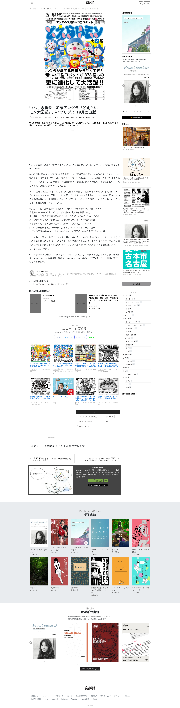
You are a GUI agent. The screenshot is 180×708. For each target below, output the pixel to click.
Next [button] (149, 85)
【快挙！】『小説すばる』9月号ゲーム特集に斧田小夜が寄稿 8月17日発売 (52, 459)
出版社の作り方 (132, 374)
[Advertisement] (75, 145)
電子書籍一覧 (137, 117)
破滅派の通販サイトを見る (90, 669)
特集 (125, 371)
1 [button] (123, 111)
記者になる (99, 481)
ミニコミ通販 (84, 699)
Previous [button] (123, 85)
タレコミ (91, 481)
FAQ (105, 481)
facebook (55, 699)
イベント (127, 295)
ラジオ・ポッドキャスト (135, 325)
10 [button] (149, 111)
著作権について (105, 696)
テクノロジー (60, 117)
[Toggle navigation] (31, 2)
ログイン (146, 3)
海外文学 (130, 364)
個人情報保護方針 (82, 696)
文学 (125, 358)
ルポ (128, 384)
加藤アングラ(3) (83, 426)
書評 (128, 387)
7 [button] (140, 111)
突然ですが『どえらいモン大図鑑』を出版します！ (48, 284)
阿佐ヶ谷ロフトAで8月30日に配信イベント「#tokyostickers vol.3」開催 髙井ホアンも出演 (100, 459)
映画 (128, 332)
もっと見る (136, 284)
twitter (47, 699)
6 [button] (137, 111)
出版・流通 (128, 338)
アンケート (130, 299)
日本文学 (130, 361)
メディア (127, 318)
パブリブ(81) (103, 421)
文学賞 (129, 312)
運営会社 (117, 696)
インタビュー (128, 315)
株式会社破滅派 (36, 699)
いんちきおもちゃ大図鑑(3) (87, 417)
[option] (136, 84)
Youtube (74, 699)
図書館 (129, 345)
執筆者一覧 (59, 696)
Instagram (64, 699)
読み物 (126, 377)
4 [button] (132, 111)
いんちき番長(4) (107, 417)
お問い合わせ (128, 696)
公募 (128, 309)
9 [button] (146, 111)
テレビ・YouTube (133, 322)
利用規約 (94, 696)
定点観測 (127, 355)
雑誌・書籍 (90, 117)
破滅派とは (34, 696)
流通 (82, 117)
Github (95, 699)
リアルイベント (72, 117)
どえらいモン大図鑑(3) (86, 421)
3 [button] (129, 111)
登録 (141, 3)
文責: (73, 273)
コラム (129, 381)
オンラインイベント (134, 302)
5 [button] (135, 111)
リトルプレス (131, 328)
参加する (69, 696)
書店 (128, 348)
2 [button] (126, 111)
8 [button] (143, 111)
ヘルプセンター (47, 696)
